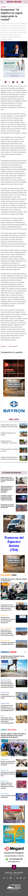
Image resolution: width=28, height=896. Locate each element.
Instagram (7, 878)
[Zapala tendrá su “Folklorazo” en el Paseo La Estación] (23, 440)
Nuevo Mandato (13, 346)
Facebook (4, 878)
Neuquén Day (4, 615)
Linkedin (11, 878)
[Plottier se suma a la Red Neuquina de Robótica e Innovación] (21, 759)
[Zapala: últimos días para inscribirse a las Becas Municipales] (23, 423)
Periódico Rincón (5, 692)
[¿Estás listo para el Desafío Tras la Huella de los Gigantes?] (14, 660)
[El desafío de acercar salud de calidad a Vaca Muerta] (14, 582)
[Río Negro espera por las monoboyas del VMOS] (21, 640)
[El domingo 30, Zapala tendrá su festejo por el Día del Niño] (21, 504)
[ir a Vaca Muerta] (9, 575)
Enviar (22, 82)
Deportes (4, 661)
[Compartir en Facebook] (6, 82)
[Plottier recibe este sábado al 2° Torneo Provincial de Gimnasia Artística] (21, 781)
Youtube (17, 878)
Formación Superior (6, 680)
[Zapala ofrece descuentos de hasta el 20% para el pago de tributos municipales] (23, 456)
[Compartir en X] (9, 82)
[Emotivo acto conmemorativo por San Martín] (21, 692)
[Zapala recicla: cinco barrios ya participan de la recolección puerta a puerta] (21, 477)
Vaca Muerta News (5, 640)
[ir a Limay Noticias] (9, 730)
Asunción (3, 7)
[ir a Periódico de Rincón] (9, 652)
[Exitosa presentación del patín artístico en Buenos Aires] (21, 770)
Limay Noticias (4, 759)
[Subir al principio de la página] (14, 867)
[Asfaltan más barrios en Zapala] (23, 431)
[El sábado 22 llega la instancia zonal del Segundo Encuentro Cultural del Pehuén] (21, 495)
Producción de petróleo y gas (8, 628)
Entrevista (5, 584)
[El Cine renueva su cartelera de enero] (23, 448)
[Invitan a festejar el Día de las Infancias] (21, 793)
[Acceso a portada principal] (14, 2)
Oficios (2, 715)
